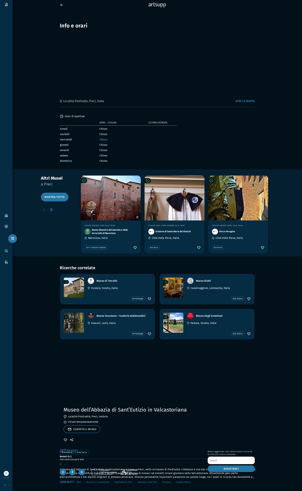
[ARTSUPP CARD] (6, 261)
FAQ (79, 482)
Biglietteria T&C (123, 482)
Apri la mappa (245, 101)
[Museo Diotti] (173, 288)
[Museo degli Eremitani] (173, 323)
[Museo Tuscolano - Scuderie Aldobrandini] (74, 323)
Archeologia (137, 299)
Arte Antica (218, 248)
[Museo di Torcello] (74, 288)
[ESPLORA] (6, 226)
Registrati (231, 468)
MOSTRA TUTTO (55, 196)
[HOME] (6, 215)
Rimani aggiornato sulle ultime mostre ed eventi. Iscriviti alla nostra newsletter (230, 453)
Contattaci (66, 482)
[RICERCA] (6, 251)
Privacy (166, 482)
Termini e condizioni (97, 482)
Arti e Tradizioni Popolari (96, 248)
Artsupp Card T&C (147, 482)
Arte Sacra (154, 248)
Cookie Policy (183, 482)
